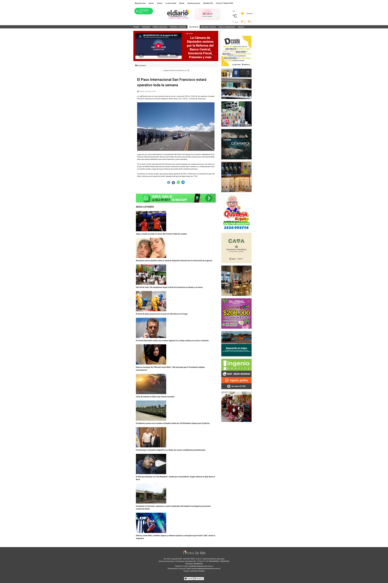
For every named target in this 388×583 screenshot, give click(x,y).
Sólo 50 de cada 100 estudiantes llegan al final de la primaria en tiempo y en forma (169, 287)
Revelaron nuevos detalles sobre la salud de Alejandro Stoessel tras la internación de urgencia (174, 260)
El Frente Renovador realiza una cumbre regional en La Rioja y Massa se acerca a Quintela (172, 340)
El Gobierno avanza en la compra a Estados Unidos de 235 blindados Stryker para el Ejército (173, 423)
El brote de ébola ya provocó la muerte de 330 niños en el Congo (162, 314)
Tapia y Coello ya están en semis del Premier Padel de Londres (161, 234)
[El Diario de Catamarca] (178, 14)
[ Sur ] (218, 17)
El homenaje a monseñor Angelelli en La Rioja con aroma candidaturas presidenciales (170, 450)
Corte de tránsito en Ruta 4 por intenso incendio (155, 397)
